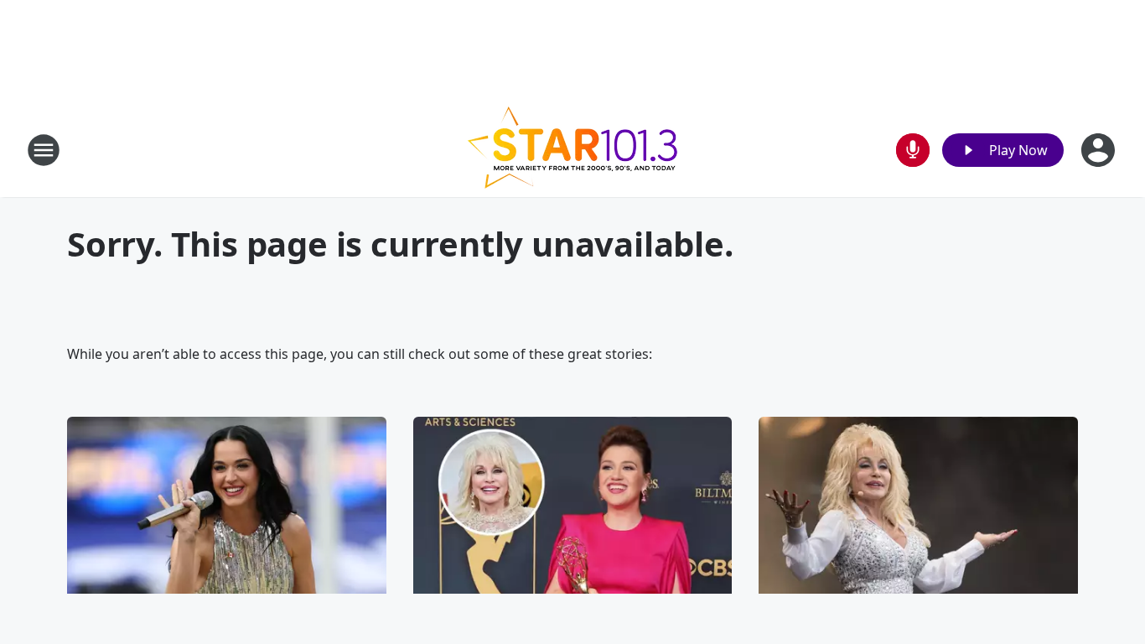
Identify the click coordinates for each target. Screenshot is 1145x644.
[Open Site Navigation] (43, 150)
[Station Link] (572, 150)
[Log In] (1099, 150)
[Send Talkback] (913, 150)
